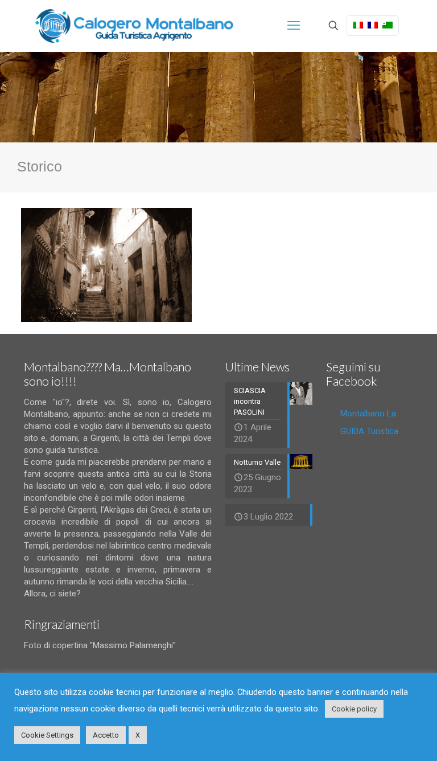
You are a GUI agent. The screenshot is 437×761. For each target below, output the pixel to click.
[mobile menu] (293, 25)
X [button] (137, 735)
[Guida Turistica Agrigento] (134, 25)
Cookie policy (354, 709)
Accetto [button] (106, 735)
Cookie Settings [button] (47, 735)
